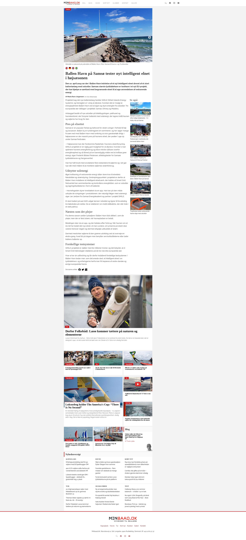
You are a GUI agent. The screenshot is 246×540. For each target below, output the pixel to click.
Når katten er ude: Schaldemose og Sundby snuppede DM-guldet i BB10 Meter (77, 445)
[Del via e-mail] (86, 269)
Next (149, 37)
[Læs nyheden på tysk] (70, 68)
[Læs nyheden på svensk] (76, 68)
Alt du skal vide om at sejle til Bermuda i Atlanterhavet (108, 368)
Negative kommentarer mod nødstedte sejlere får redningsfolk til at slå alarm (137, 419)
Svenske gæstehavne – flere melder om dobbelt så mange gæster (106, 470)
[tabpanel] (108, 36)
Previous (67, 37)
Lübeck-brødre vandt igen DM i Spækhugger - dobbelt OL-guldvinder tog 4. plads (77, 477)
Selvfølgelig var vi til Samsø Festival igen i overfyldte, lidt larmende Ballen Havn (139, 139)
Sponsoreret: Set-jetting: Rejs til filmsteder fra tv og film (105, 444)
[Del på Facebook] (79, 269)
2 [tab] (108, 60)
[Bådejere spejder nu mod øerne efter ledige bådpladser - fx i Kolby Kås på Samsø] (140, 108)
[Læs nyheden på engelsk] (66, 68)
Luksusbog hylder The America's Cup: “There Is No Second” (92, 406)
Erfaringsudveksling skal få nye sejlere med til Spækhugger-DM (78, 368)
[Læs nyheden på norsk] (73, 68)
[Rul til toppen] (243, 537)
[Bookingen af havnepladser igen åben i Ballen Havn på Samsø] (140, 169)
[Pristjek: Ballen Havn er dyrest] (140, 187)
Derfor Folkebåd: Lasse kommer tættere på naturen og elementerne (101, 332)
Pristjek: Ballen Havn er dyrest (139, 195)
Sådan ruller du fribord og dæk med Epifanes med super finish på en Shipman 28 (134, 436)
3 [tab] (111, 60)
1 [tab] (105, 60)
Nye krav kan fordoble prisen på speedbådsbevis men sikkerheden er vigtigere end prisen (137, 464)
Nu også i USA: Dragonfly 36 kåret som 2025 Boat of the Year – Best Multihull (137, 497)
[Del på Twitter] (83, 269)
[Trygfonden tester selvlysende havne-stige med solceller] (140, 204)
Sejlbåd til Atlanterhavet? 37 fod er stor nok (138, 394)
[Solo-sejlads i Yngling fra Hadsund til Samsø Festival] (140, 150)
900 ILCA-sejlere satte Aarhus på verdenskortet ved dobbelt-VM (136, 368)
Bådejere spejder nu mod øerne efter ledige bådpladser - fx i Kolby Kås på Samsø (140, 118)
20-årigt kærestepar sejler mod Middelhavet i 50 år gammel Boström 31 (77, 491)
